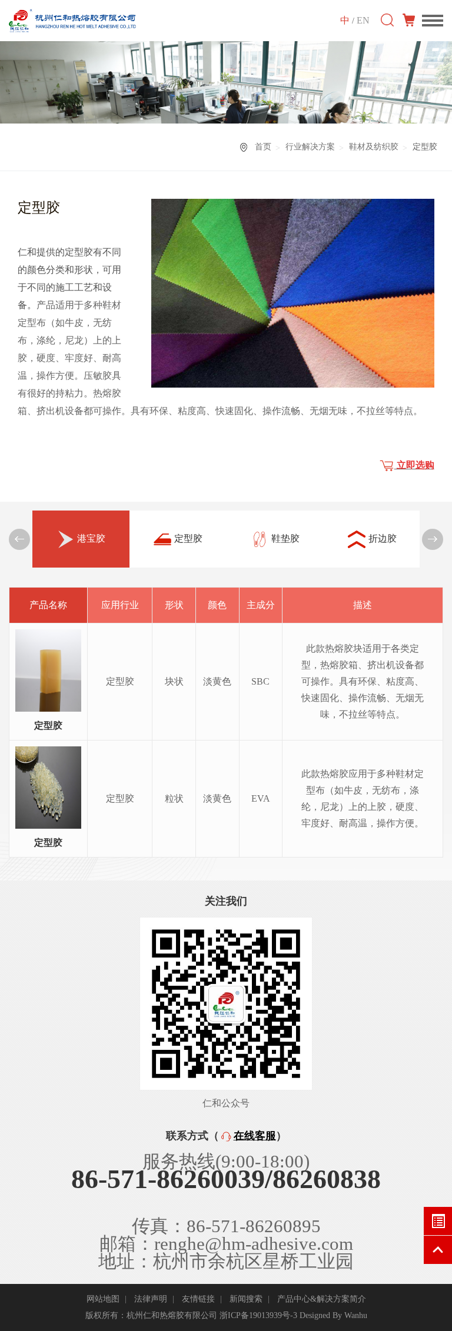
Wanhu (355, 1315)
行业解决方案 (310, 146)
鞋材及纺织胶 (373, 146)
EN (363, 20)
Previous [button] (19, 539)
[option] (80, 539)
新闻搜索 (246, 1299)
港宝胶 (91, 538)
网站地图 (103, 1299)
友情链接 (198, 1299)
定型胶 (188, 538)
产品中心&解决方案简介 (321, 1299)
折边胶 (382, 538)
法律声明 (150, 1299)
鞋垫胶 (285, 538)
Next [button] (432, 539)
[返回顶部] (438, 1250)
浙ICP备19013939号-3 (258, 1315)
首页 (263, 146)
